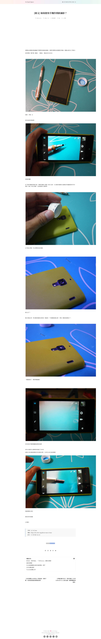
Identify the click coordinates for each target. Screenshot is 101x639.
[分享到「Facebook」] (45, 550)
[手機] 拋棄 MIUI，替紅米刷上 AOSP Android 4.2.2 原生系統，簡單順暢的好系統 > (66, 580)
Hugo (49, 632)
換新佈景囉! (29, 563)
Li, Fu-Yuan (34, 530)
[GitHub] (50, 636)
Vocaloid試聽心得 (30, 569)
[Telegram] (57, 636)
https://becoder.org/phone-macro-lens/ (41, 532)
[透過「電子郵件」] (55, 550)
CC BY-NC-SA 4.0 (35, 535)
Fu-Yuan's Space (29, 2)
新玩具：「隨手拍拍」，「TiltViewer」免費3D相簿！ (39, 561)
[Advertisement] (50, 34)
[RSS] (44, 636)
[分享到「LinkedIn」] (48, 550)
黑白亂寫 (53, 18)
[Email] (47, 636)
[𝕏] (53, 636)
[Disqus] (50, 603)
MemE (57, 632)
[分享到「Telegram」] (50, 550)
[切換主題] (75, 2)
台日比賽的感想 (30, 567)
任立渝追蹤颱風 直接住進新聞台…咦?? (35, 565)
